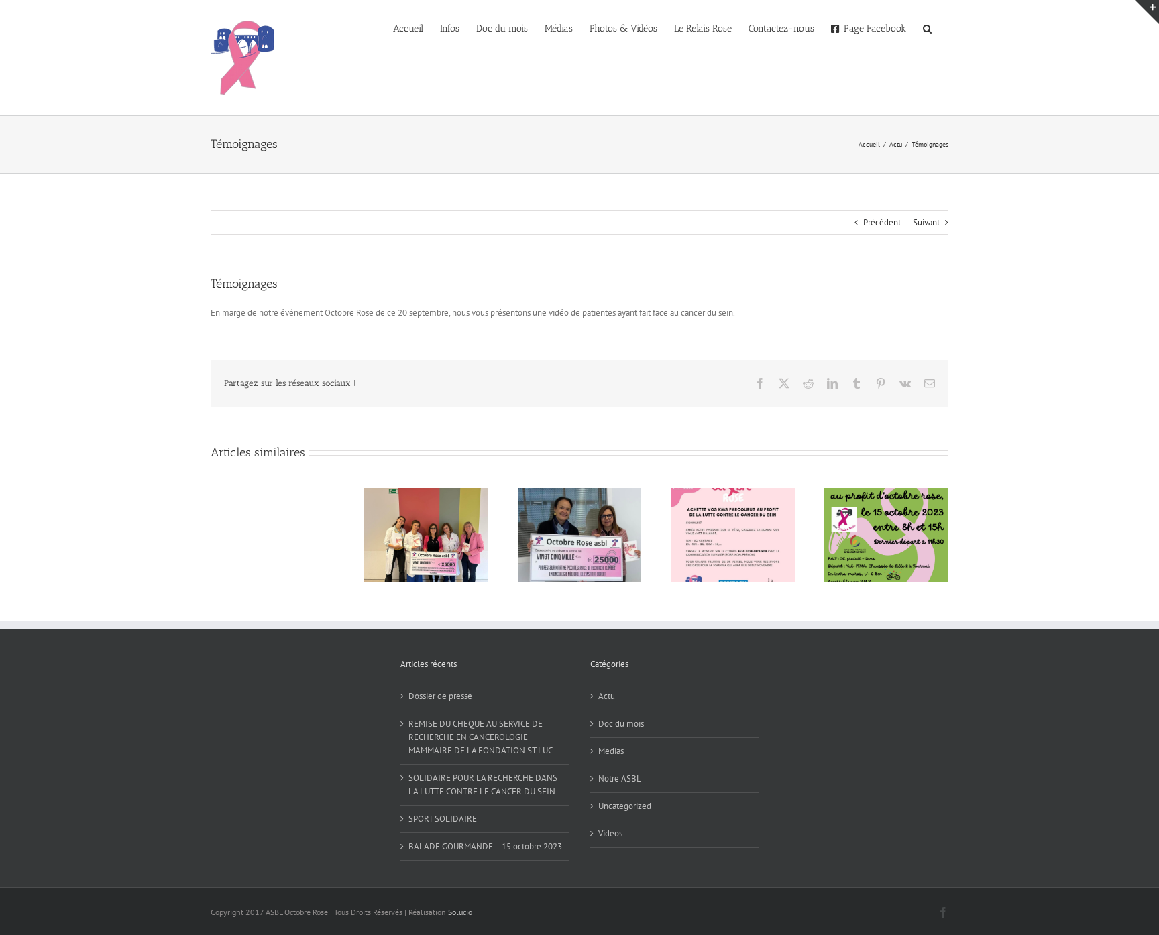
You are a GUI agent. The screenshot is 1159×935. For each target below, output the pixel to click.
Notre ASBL (619, 778)
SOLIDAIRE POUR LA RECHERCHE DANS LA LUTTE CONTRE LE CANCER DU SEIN (482, 784)
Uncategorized (624, 806)
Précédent (882, 222)
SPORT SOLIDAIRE (442, 818)
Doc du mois (621, 723)
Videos (610, 833)
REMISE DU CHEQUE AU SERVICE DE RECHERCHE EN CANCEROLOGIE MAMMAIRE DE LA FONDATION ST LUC (480, 737)
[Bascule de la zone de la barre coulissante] (1147, 12)
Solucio (460, 912)
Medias (611, 751)
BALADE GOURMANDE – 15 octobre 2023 (485, 846)
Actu (606, 696)
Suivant (926, 222)
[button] (927, 28)
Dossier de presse (440, 696)
